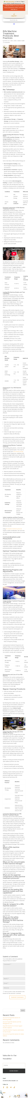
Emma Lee (6, 40)
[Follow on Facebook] (3, 1087)
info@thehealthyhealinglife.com (10, 1080)
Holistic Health (21, 40)
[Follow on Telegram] (10, 1087)
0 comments (7, 42)
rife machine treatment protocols (14, 528)
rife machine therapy (18, 451)
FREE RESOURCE (9, 1)
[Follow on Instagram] (7, 1087)
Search (22, 1010)
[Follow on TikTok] (14, 1087)
